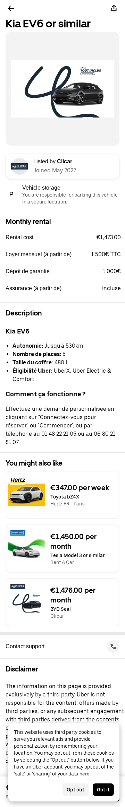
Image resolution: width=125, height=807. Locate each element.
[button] (65, 237)
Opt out (75, 789)
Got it (103, 789)
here (85, 773)
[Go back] (11, 8)
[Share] (114, 8)
